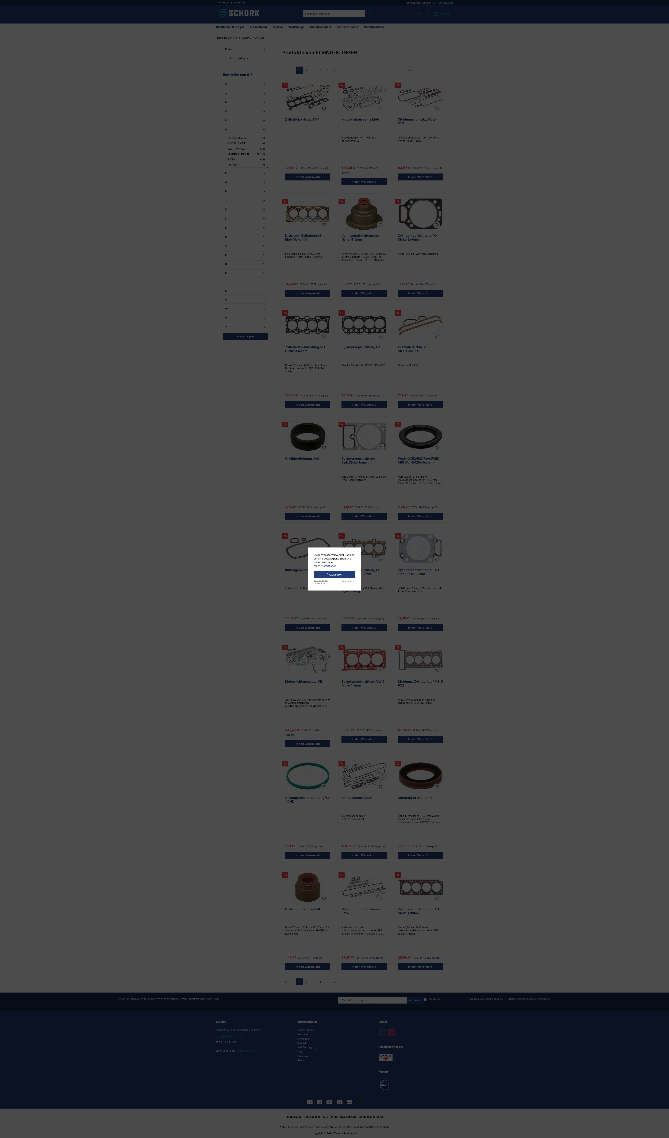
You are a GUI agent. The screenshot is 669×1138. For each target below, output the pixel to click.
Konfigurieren (348, 581)
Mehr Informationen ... (326, 565)
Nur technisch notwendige (321, 582)
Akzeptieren (334, 574)
